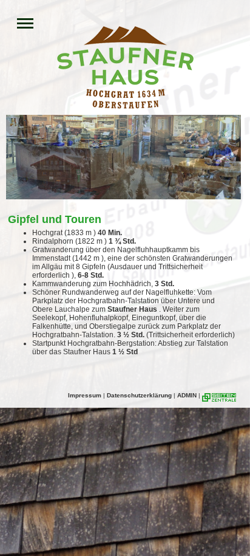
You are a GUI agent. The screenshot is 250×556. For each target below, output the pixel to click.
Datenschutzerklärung (139, 395)
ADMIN (187, 395)
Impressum (84, 395)
